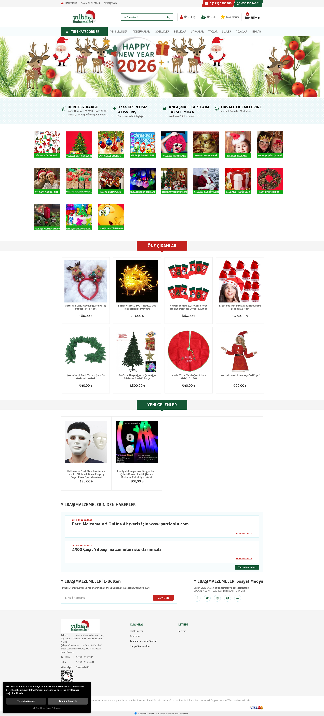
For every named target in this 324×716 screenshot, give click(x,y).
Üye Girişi (190, 17)
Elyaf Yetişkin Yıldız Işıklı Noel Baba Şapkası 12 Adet (240, 307)
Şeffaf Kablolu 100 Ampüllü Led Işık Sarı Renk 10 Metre (137, 307)
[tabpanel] (162, 66)
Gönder (163, 597)
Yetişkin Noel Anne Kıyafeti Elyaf (240, 375)
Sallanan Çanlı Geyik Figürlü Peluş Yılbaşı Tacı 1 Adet (85, 307)
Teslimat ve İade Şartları (143, 641)
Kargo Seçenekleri (140, 646)
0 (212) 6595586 (220, 3)
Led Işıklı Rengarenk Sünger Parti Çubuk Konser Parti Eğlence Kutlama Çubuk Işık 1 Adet (136, 474)
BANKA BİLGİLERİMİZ (90, 3)
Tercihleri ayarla (26, 701)
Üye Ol (211, 17)
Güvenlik (135, 636)
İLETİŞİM (183, 624)
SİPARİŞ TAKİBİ (110, 3)
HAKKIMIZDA (71, 3)
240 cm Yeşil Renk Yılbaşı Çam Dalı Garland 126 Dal (85, 377)
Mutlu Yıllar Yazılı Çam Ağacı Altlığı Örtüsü (188, 377)
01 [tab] (162, 97)
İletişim (182, 631)
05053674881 (250, 3)
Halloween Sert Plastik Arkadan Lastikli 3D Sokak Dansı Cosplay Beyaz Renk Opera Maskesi (86, 474)
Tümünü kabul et (68, 701)
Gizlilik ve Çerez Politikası (48, 708)
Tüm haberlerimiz (246, 567)
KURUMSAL (136, 624)
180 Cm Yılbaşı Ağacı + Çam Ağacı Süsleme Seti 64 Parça (137, 377)
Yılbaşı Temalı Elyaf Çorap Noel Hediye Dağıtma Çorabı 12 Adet (188, 307)
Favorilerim (232, 17)
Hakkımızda (136, 631)
